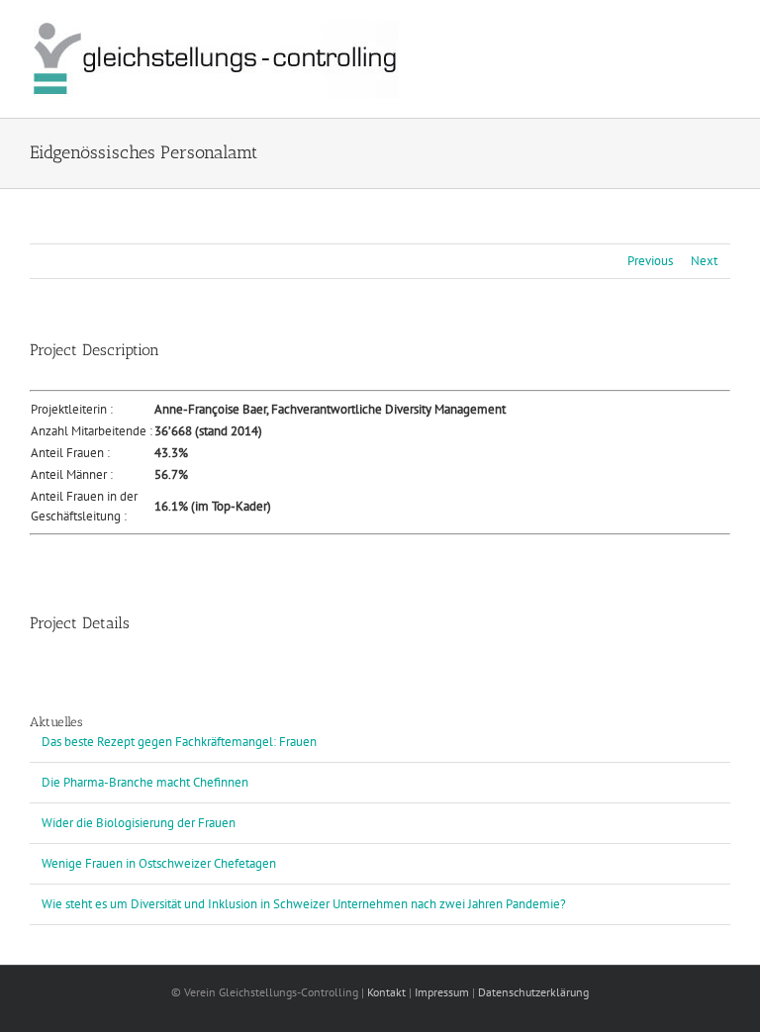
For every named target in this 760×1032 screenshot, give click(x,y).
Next (704, 260)
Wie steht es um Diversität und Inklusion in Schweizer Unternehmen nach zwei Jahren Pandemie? (304, 903)
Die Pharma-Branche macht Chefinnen (145, 782)
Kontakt (386, 992)
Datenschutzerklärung (533, 992)
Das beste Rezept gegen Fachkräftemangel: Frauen (179, 741)
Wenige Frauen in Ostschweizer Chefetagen (159, 863)
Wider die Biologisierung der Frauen (139, 822)
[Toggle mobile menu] (722, 30)
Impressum (442, 992)
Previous (650, 260)
